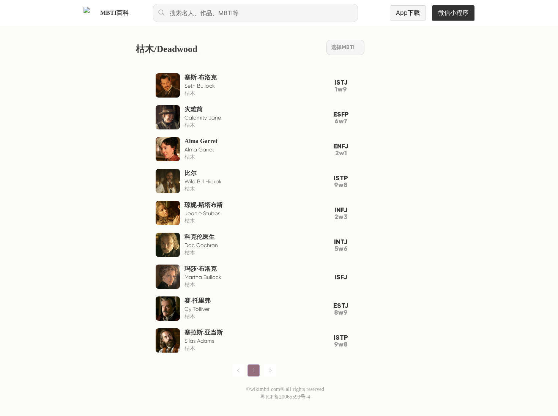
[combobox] (255, 13)
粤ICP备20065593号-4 (285, 397)
